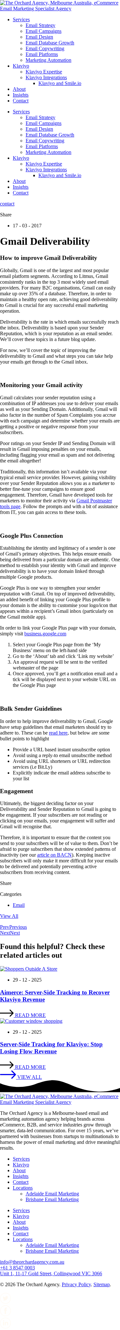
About (19, 89)
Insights (20, 95)
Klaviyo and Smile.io (59, 83)
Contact (20, 100)
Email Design (39, 37)
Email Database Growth (50, 42)
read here (58, 733)
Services (21, 19)
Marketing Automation (48, 60)
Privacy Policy (76, 1284)
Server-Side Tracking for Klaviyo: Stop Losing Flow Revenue (51, 1048)
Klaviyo (21, 66)
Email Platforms (42, 54)
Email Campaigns (43, 31)
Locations (23, 1188)
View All (9, 916)
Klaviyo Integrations (46, 77)
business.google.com (45, 633)
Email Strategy (40, 25)
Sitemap (101, 1284)
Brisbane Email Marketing (52, 1199)
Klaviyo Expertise (44, 71)
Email (19, 905)
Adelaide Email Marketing (52, 1193)
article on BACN (54, 855)
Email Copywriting (45, 48)
